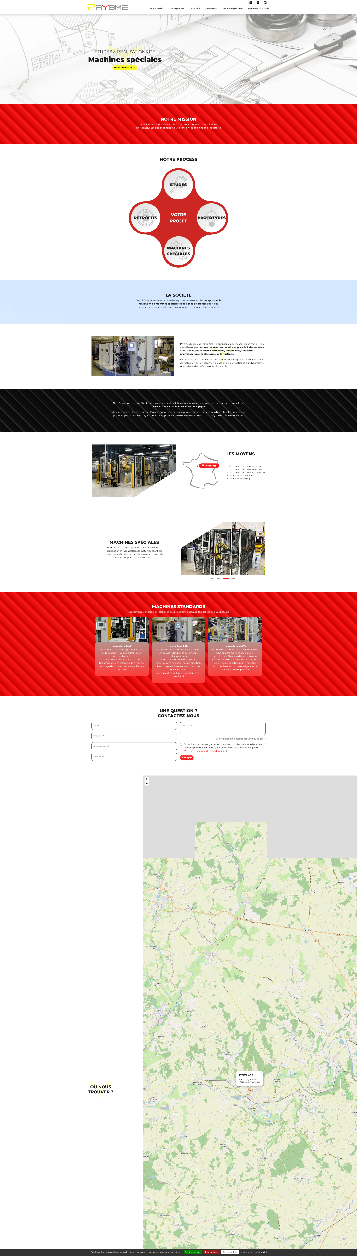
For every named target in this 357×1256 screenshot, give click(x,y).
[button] (250, 2)
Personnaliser (230, 1252)
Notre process (177, 8)
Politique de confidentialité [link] (253, 1252)
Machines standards (258, 8)
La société (195, 8)
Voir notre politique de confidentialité (205, 751)
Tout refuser (211, 1252)
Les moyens (211, 8)
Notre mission (157, 8)
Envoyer (187, 757)
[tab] (212, 578)
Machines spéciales (233, 8)
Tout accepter (193, 1252)
